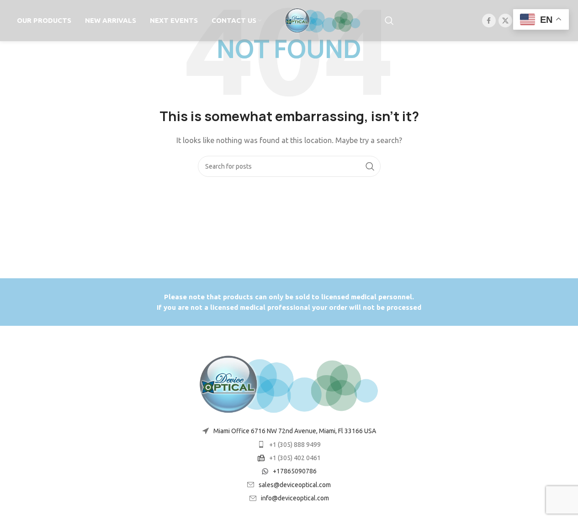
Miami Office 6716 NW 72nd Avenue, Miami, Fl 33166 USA (294, 431)
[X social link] (505, 20)
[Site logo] (323, 20)
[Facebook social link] (489, 20)
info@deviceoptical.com (295, 498)
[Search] (389, 20)
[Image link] (289, 384)
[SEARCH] (370, 166)
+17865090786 (295, 471)
